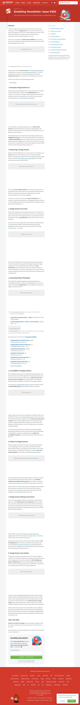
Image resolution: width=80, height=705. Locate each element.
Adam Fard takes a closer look (28, 98)
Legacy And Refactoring (55, 41)
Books (23, 2)
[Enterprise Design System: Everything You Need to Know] (26, 113)
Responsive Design (51, 682)
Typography (17, 685)
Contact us (35, 697)
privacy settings (69, 697)
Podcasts (50, 700)
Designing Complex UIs (55, 52)
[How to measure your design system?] (26, 175)
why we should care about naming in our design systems (25, 506)
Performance (29, 682)
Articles (17, 2)
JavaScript (15, 682)
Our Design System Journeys (24, 595)
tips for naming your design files (22, 544)
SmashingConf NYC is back (15, 66)
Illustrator (61, 678)
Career (39, 675)
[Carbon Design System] (26, 401)
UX (39, 685)
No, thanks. (62, 700)
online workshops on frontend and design (28, 281)
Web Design (57, 685)
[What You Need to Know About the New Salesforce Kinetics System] (26, 465)
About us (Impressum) (42, 697)
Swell (50, 693)
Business (32, 675)
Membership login (30, 700)
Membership (36, 2)
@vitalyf (14, 82)
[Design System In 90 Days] (26, 245)
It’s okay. (72, 700)
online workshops (14, 331)
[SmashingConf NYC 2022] (26, 55)
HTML (54, 678)
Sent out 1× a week (31, 660)
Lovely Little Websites (54, 36)
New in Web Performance (55, 47)
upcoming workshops (30, 337)
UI (28, 685)
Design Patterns (14, 678)
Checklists (45, 675)
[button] (76, 3)
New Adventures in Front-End (56, 44)
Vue (43, 685)
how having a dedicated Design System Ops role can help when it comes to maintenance (25, 612)
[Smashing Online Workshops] (14, 329)
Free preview (21, 313)
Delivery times (37, 700)
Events (29, 2)
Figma (42, 678)
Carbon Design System (27, 417)
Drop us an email (62, 55)
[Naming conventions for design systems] (26, 522)
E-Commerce (35, 678)
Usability (33, 685)
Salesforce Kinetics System (34, 452)
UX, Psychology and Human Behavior (58, 39)
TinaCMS (45, 693)
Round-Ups (62, 682)
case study (18, 490)
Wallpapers (49, 685)
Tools (24, 685)
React (42, 682)
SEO (68, 682)
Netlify (42, 693)
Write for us (30, 697)
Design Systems (25, 678)
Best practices (24, 675)
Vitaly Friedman (36, 692)
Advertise (42, 700)
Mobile (22, 682)
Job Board (46, 700)
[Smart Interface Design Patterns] (26, 299)
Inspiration (69, 678)
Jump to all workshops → (17, 366)
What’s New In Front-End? (55, 31)
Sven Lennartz (43, 692)
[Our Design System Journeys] (26, 580)
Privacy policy (49, 697)
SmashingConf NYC (30, 72)
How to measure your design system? (27, 158)
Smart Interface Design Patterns (18, 312)
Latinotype (41, 695)
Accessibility (52, 33)
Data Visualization (59, 675)
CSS (51, 675)
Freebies (48, 678)
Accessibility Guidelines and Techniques (58, 49)
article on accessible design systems (19, 384)
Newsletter (45, 2)
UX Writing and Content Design (57, 28)
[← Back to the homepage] (8, 3)
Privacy (37, 682)
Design (68, 675)
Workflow (65, 685)
